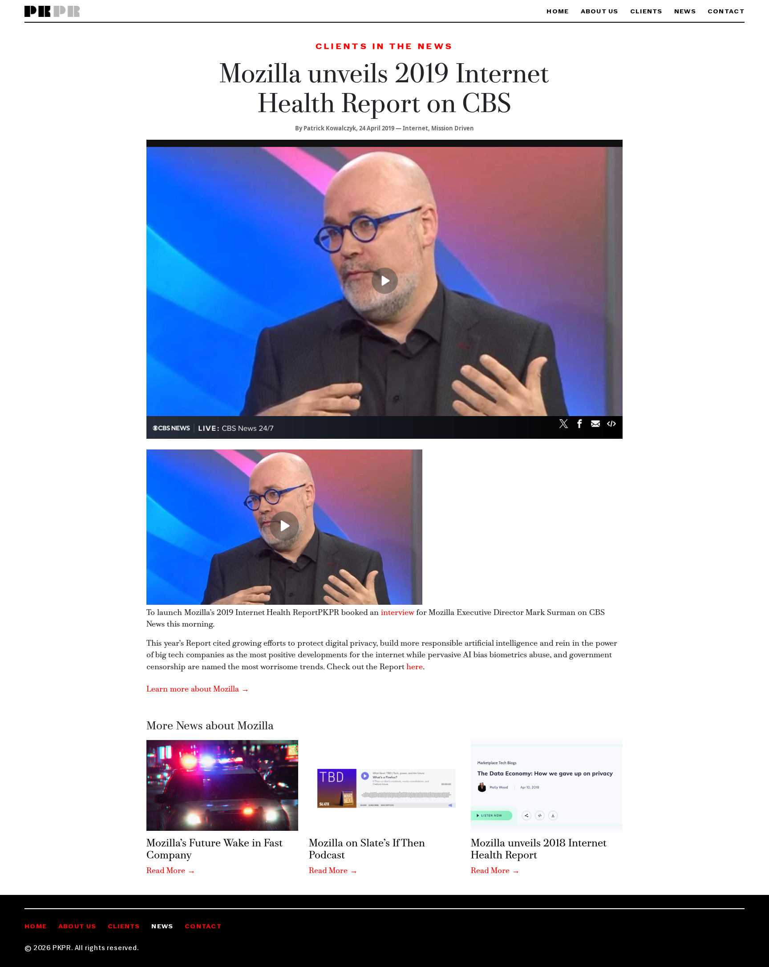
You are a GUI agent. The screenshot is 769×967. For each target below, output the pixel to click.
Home (557, 12)
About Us (600, 12)
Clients (646, 12)
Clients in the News (384, 47)
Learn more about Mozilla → (197, 689)
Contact (726, 12)
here (414, 667)
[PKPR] (52, 12)
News (685, 12)
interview (397, 613)
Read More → (170, 871)
